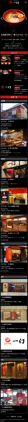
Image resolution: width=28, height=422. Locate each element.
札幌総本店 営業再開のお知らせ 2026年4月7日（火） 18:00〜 (20, 91)
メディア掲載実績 (11, 416)
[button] (2, 18)
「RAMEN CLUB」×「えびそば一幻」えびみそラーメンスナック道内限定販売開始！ (20, 77)
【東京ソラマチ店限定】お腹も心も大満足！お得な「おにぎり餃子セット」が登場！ (20, 62)
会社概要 (19, 416)
